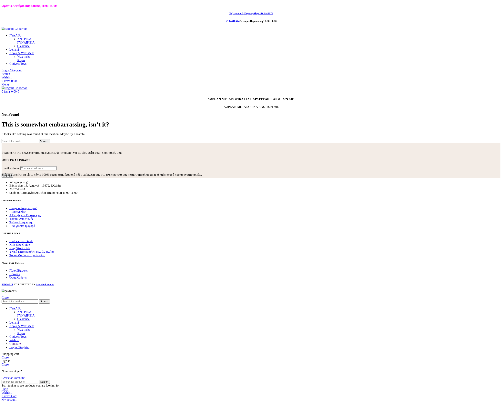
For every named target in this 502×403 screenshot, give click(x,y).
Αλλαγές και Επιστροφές (25, 215)
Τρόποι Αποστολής (21, 218)
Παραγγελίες (17, 211)
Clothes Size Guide (21, 241)
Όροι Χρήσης (17, 277)
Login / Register (19, 347)
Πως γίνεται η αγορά (22, 225)
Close (5, 297)
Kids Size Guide (19, 244)
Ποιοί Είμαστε (18, 270)
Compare (15, 343)
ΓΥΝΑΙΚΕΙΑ (26, 42)
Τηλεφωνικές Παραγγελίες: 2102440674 (251, 13)
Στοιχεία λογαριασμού (23, 208)
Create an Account (13, 377)
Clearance (23, 46)
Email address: (11, 168)
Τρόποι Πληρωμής (21, 222)
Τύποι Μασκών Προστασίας (27, 255)
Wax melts (23, 56)
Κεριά (21, 60)
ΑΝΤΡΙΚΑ (24, 39)
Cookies (14, 274)
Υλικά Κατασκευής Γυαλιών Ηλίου (31, 251)
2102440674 (233, 21)
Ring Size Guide (19, 248)
